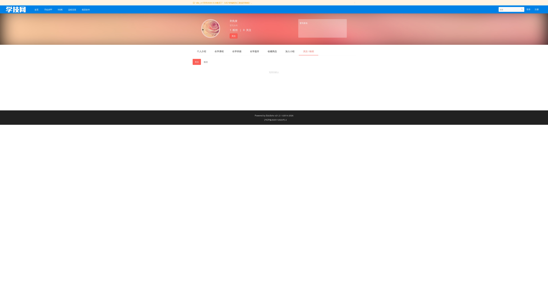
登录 (528, 9)
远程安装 (72, 9)
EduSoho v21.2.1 (274, 115)
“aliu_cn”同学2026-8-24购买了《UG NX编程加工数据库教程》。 (224, 2)
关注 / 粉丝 (308, 51)
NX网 (60, 9)
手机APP (48, 9)
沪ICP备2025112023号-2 (275, 119)
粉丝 (206, 61)
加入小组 (290, 51)
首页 (37, 9)
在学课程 (219, 51)
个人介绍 (201, 51)
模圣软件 (86, 9)
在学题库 (254, 51)
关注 (234, 36)
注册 (537, 9)
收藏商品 (272, 51)
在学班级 (236, 51)
